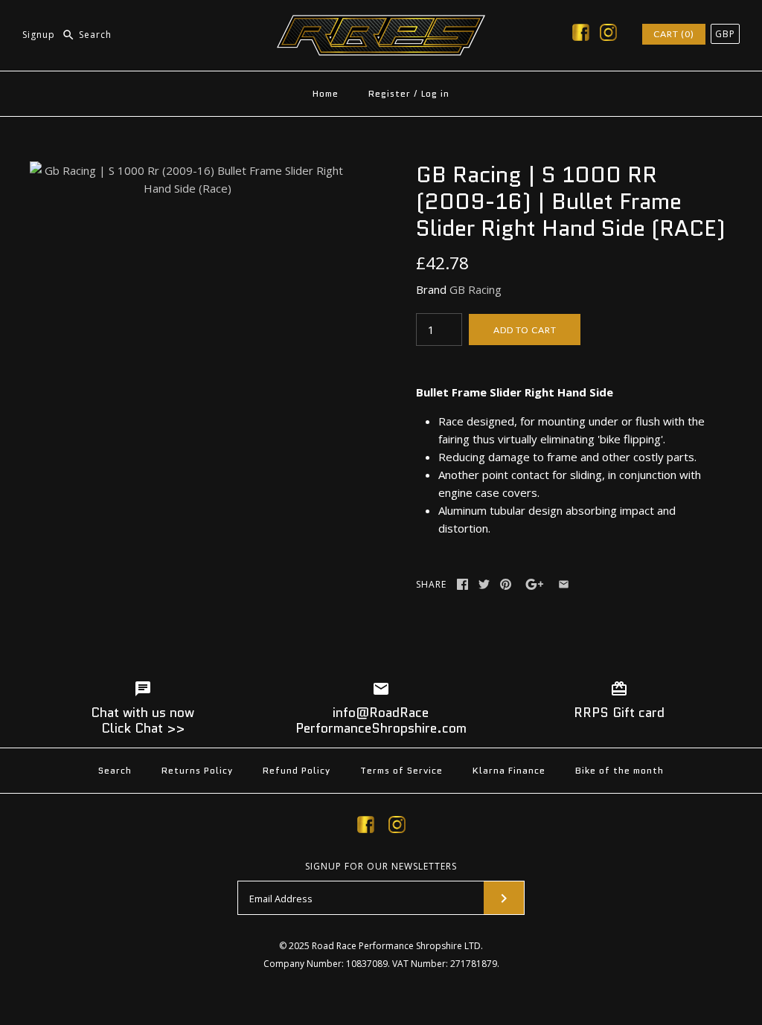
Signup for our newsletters (381, 867)
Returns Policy (197, 770)
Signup (38, 34)
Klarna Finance (509, 770)
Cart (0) (673, 33)
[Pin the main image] (505, 584)
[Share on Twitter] (484, 584)
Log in (435, 93)
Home (326, 93)
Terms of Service (401, 770)
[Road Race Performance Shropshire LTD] (381, 23)
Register (389, 93)
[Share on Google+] (535, 584)
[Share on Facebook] (462, 584)
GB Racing (475, 289)
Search (115, 770)
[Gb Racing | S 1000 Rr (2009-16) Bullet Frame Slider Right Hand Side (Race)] (188, 170)
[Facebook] (580, 35)
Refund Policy (296, 770)
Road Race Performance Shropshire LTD (396, 945)
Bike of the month (619, 770)
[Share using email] (563, 584)
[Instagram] (608, 35)
